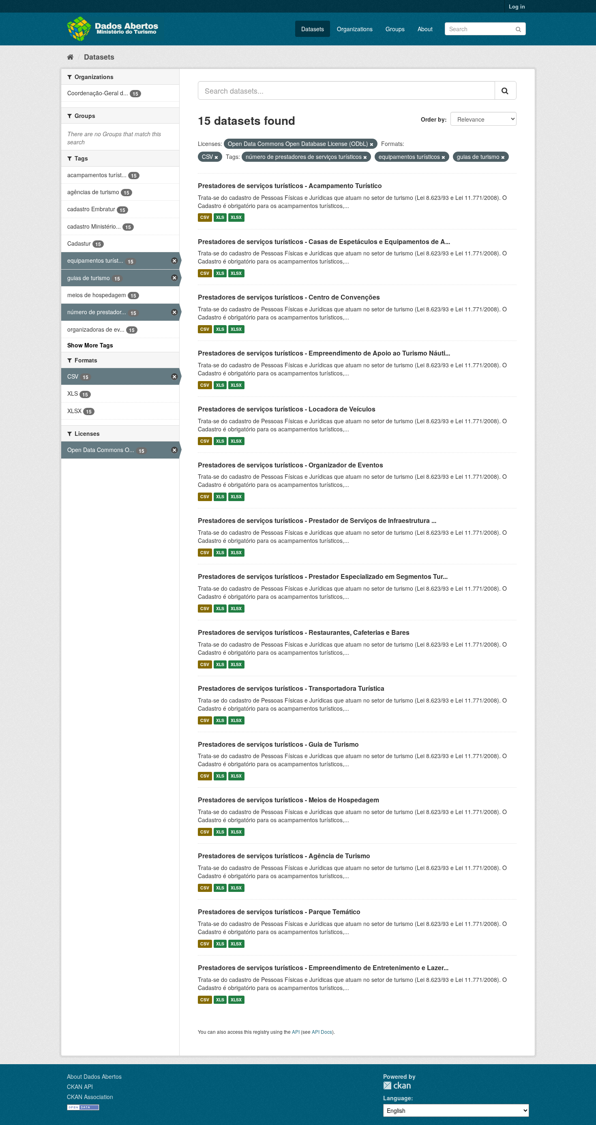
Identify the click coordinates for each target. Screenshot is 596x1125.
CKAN (397, 1085)
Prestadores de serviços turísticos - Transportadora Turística (291, 688)
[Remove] (371, 144)
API (296, 1031)
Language (397, 1098)
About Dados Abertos (94, 1076)
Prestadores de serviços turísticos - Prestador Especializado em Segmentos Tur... (323, 576)
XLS (220, 217)
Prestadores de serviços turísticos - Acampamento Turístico (290, 185)
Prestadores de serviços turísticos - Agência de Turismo (284, 855)
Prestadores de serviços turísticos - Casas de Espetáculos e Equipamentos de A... (324, 241)
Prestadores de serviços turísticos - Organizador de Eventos (290, 464)
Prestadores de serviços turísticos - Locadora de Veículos (286, 409)
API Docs (322, 1031)
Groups (395, 29)
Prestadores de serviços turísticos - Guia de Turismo (278, 744)
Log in (517, 6)
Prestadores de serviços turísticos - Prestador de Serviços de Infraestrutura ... (317, 520)
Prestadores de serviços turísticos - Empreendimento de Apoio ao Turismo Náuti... (324, 353)
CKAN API (80, 1086)
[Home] (70, 56)
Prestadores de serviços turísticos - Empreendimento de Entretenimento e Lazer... (323, 967)
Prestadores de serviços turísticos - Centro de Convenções (289, 297)
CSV (204, 217)
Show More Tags (90, 345)
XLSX (236, 217)
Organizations (355, 29)
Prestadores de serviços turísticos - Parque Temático (279, 911)
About (425, 29)
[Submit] (518, 28)
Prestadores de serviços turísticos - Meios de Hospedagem (288, 799)
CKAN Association (90, 1097)
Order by (433, 119)
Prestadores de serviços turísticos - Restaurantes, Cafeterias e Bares (303, 632)
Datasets (312, 29)
